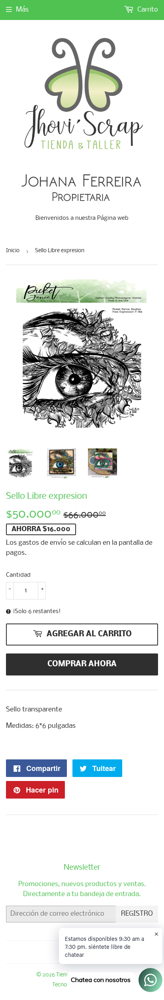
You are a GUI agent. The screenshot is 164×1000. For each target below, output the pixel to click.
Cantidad (18, 575)
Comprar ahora (82, 664)
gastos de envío (42, 543)
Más (22, 10)
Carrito (147, 10)
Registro (137, 914)
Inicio (13, 251)
